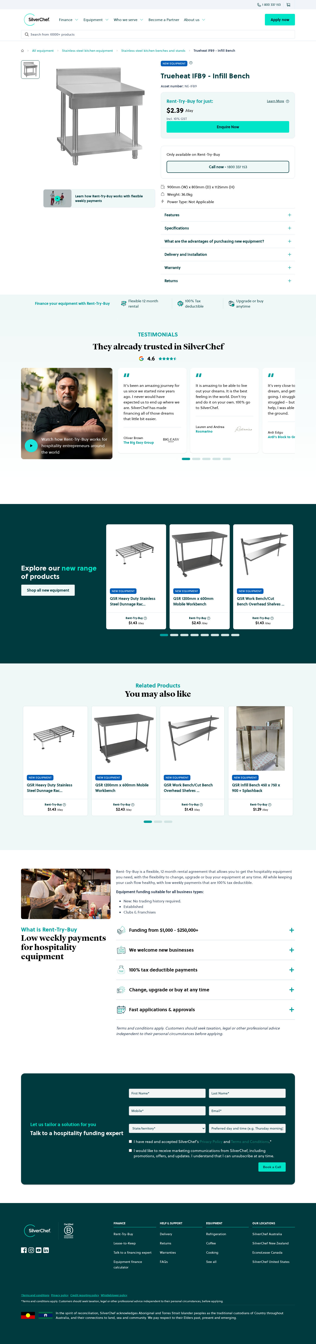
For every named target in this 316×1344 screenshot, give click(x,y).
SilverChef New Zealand (270, 1243)
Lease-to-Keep (125, 1243)
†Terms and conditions (35, 1295)
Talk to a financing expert (133, 1252)
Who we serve (125, 19)
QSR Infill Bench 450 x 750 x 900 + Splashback (256, 787)
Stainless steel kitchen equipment (87, 50)
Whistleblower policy (114, 1295)
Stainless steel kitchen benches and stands (153, 50)
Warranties (168, 1252)
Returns (165, 1243)
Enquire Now (228, 126)
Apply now (280, 19)
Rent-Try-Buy (134, 618)
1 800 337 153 (271, 4)
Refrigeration (216, 1234)
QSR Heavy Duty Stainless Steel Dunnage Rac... (132, 601)
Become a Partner (164, 19)
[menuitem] (69, 19)
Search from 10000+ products (52, 34)
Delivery (166, 1234)
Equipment (93, 19)
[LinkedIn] (46, 1250)
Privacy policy (59, 1295)
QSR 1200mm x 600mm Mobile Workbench (193, 601)
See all (211, 1261)
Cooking (212, 1252)
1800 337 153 (228, 166)
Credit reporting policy (84, 1295)
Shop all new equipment (48, 590)
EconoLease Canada (267, 1252)
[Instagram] (31, 1250)
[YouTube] (38, 1250)
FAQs (164, 1261)
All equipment (43, 50)
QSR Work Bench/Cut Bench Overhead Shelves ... (260, 601)
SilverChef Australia (267, 1234)
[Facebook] (24, 1250)
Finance (65, 19)
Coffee (211, 1243)
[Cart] (289, 4)
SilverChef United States (270, 1261)
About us (191, 19)
